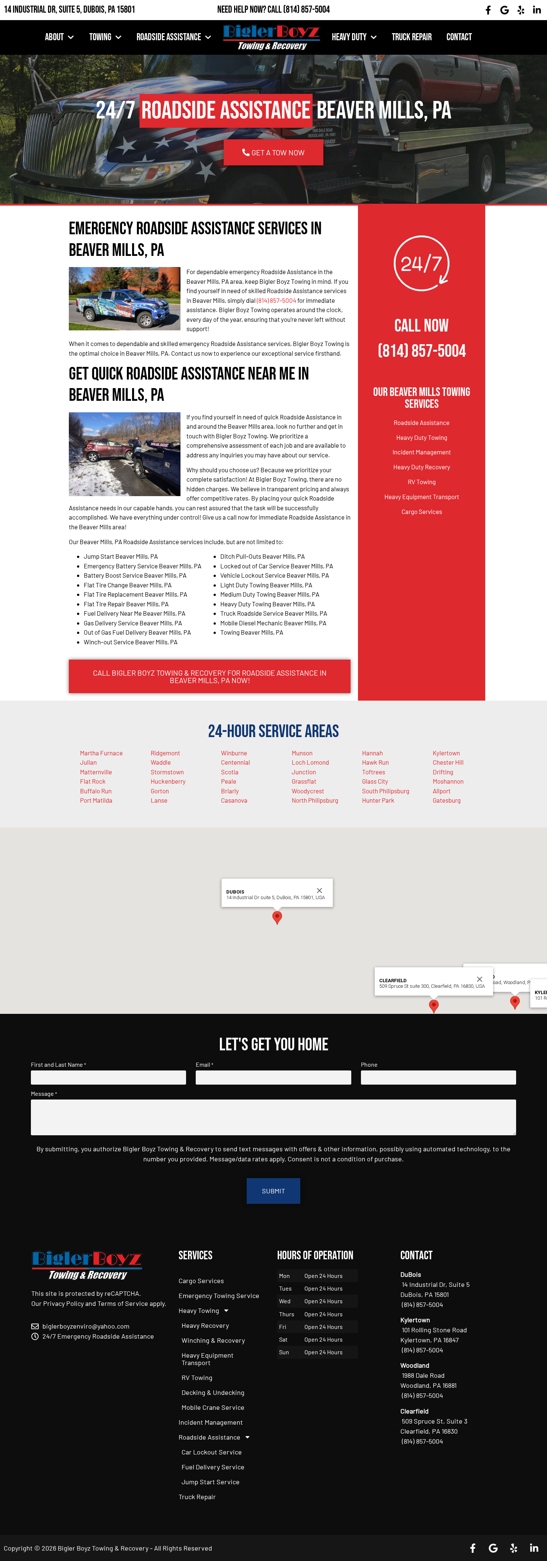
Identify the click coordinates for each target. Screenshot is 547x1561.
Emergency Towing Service (219, 1295)
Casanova (234, 800)
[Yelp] (521, 10)
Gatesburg (447, 800)
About (54, 37)
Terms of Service (122, 1303)
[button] (515, 1003)
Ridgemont (165, 752)
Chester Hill (448, 762)
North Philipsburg (315, 800)
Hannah (372, 752)
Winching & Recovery (213, 1340)
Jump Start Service (211, 1482)
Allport (442, 790)
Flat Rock (93, 781)
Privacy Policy (63, 1303)
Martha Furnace (101, 752)
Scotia (230, 771)
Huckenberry (168, 781)
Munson (302, 752)
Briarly (230, 790)
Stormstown (167, 771)
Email (204, 1064)
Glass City (375, 781)
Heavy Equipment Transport (421, 496)
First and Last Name (58, 1064)
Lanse (159, 800)
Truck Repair (412, 37)
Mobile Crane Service (213, 1407)
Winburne (234, 752)
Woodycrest (308, 790)
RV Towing (422, 481)
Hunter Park (378, 800)
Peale (228, 781)
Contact (459, 37)
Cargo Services (422, 511)
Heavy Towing (199, 1310)
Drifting (443, 771)
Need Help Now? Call (250, 10)
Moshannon (448, 781)
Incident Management (422, 452)
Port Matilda (96, 800)
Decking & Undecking (213, 1392)
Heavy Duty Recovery (421, 466)
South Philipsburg (385, 790)
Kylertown (446, 752)
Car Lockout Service (212, 1452)
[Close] (320, 891)
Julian (88, 762)
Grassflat (304, 781)
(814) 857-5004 (306, 10)
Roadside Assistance (169, 37)
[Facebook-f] (488, 10)
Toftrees (373, 771)
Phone (369, 1064)
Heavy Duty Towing (421, 437)
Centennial (235, 762)
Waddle (161, 762)
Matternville (96, 771)
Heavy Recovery (205, 1325)
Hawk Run (375, 762)
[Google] (504, 10)
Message (44, 1094)
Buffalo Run (96, 790)
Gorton (160, 790)
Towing (100, 37)
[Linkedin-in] (537, 10)
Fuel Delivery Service (213, 1467)
